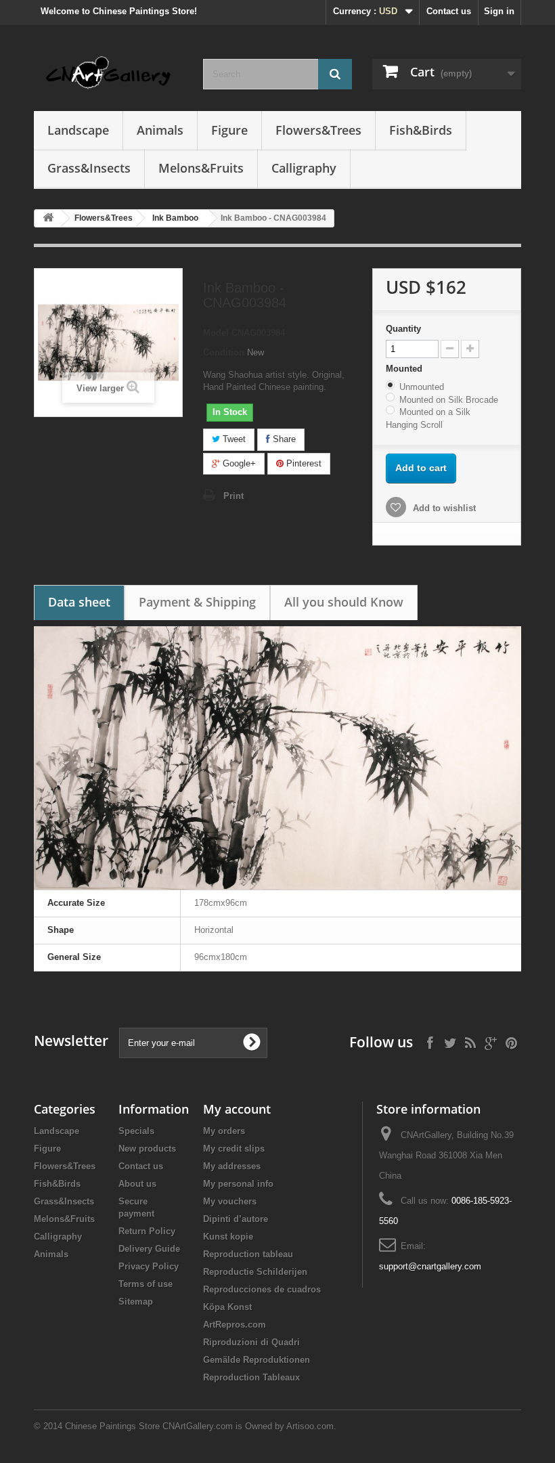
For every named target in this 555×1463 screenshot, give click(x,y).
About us (137, 1184)
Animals (160, 130)
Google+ (238, 463)
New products (147, 1148)
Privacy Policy (148, 1266)
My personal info (238, 1184)
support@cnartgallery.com (430, 1266)
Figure (229, 130)
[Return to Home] (48, 218)
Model (216, 333)
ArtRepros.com (234, 1324)
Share (283, 439)
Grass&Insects (89, 168)
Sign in (499, 11)
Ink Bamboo (175, 218)
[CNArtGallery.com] (108, 73)
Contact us (448, 11)
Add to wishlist (443, 508)
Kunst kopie (228, 1236)
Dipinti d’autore (235, 1219)
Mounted (405, 369)
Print (233, 496)
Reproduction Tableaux (251, 1377)
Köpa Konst (227, 1307)
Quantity (403, 329)
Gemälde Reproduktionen (256, 1360)
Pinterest (302, 463)
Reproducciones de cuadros (262, 1289)
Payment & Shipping (197, 602)
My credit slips (234, 1148)
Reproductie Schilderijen (255, 1272)
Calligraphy (303, 168)
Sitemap (135, 1301)
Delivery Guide (149, 1249)
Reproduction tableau (248, 1254)
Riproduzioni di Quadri (251, 1342)
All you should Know (343, 602)
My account (237, 1109)
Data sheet (79, 602)
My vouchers (230, 1201)
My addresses (232, 1166)
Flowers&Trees (318, 130)
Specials (136, 1131)
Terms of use (145, 1284)
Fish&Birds (420, 130)
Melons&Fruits (201, 168)
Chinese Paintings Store (112, 1426)
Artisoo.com (310, 1426)
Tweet (233, 439)
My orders (224, 1131)
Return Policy (146, 1231)
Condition (223, 352)
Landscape (78, 130)
